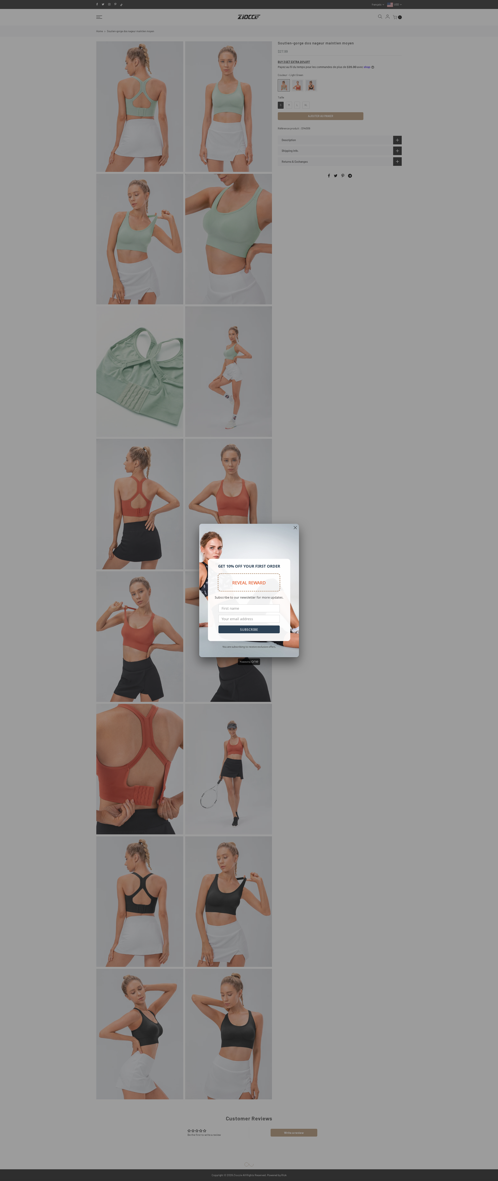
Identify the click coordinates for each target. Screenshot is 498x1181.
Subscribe (249, 629)
